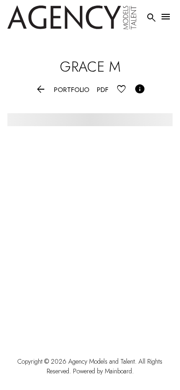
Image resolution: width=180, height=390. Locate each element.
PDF (102, 89)
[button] (41, 90)
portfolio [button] (72, 89)
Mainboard (118, 371)
